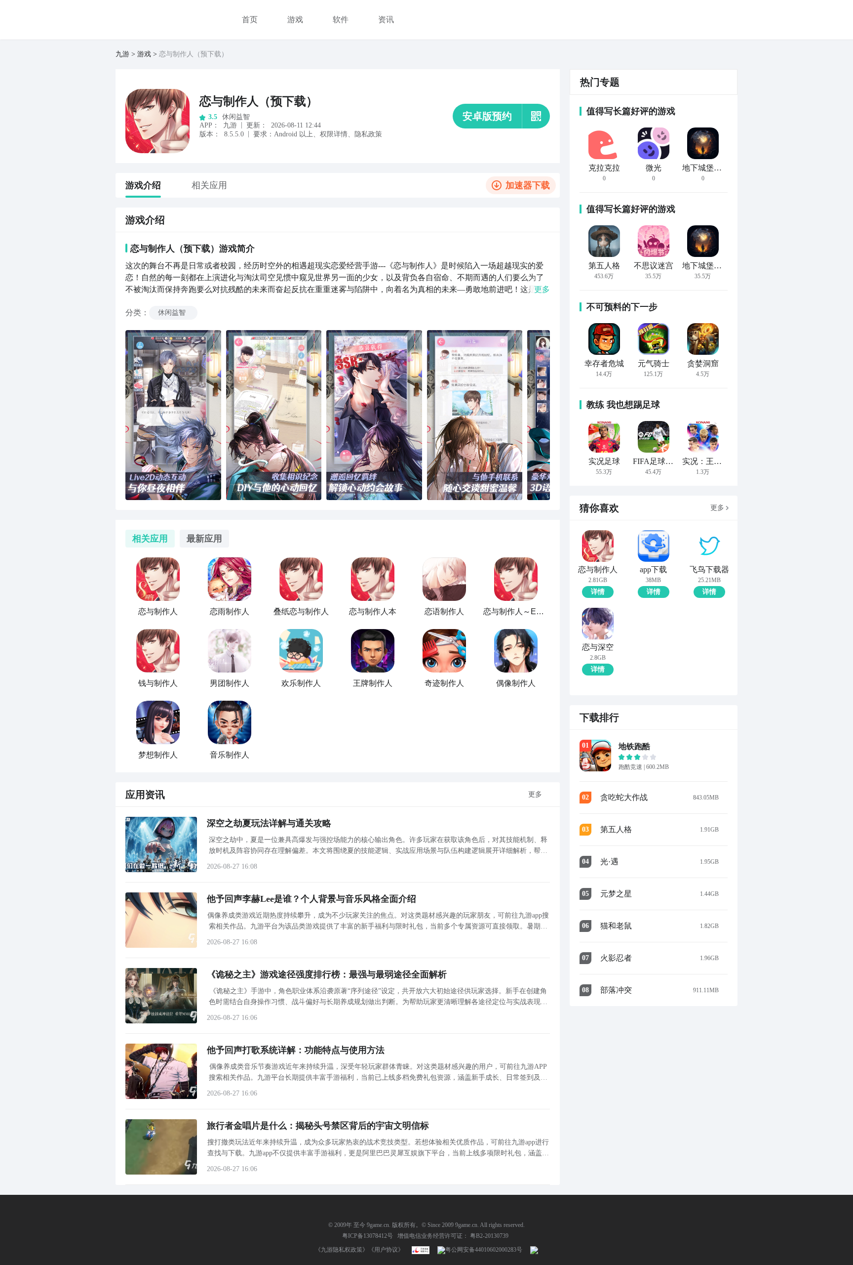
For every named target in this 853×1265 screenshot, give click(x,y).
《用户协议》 (386, 1249)
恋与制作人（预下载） (258, 101)
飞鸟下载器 (709, 570)
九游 (122, 54)
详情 (598, 591)
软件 (341, 19)
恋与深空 (598, 647)
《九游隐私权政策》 (341, 1249)
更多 (535, 794)
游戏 (295, 19)
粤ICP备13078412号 (367, 1235)
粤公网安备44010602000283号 (483, 1249)
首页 (250, 19)
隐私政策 (368, 134)
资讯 (386, 19)
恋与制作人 (598, 570)
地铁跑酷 (634, 746)
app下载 (653, 570)
